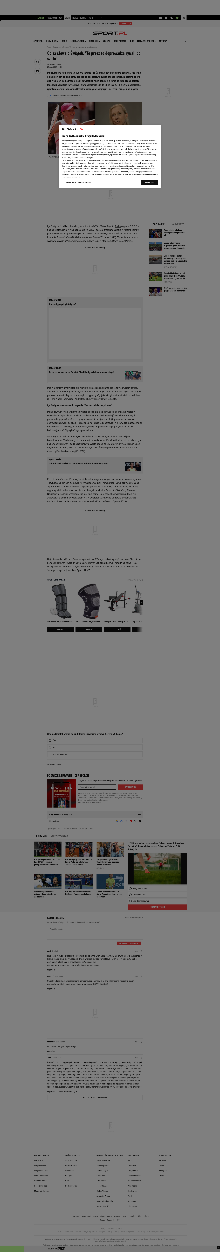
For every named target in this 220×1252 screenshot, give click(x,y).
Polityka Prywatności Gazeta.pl (137, 174)
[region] (110, 156)
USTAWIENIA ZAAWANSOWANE (78, 183)
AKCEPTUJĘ (150, 183)
